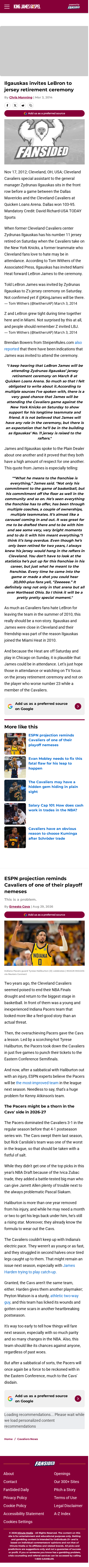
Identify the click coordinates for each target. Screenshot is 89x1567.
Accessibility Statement (23, 1513)
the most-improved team (37, 1083)
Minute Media (25, 1533)
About (8, 1473)
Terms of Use (65, 1497)
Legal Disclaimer (68, 1505)
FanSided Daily (16, 1489)
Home (8, 1439)
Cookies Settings (17, 1521)
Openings (62, 1473)
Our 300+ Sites (66, 1481)
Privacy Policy (15, 1497)
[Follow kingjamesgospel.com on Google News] (78, 706)
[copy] (31, 105)
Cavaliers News (27, 1439)
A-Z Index (62, 1513)
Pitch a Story (65, 1489)
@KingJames (50, 297)
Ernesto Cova (19, 906)
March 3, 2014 (65, 303)
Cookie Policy (14, 1505)
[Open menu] (7, 6)
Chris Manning (20, 97)
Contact (10, 1481)
